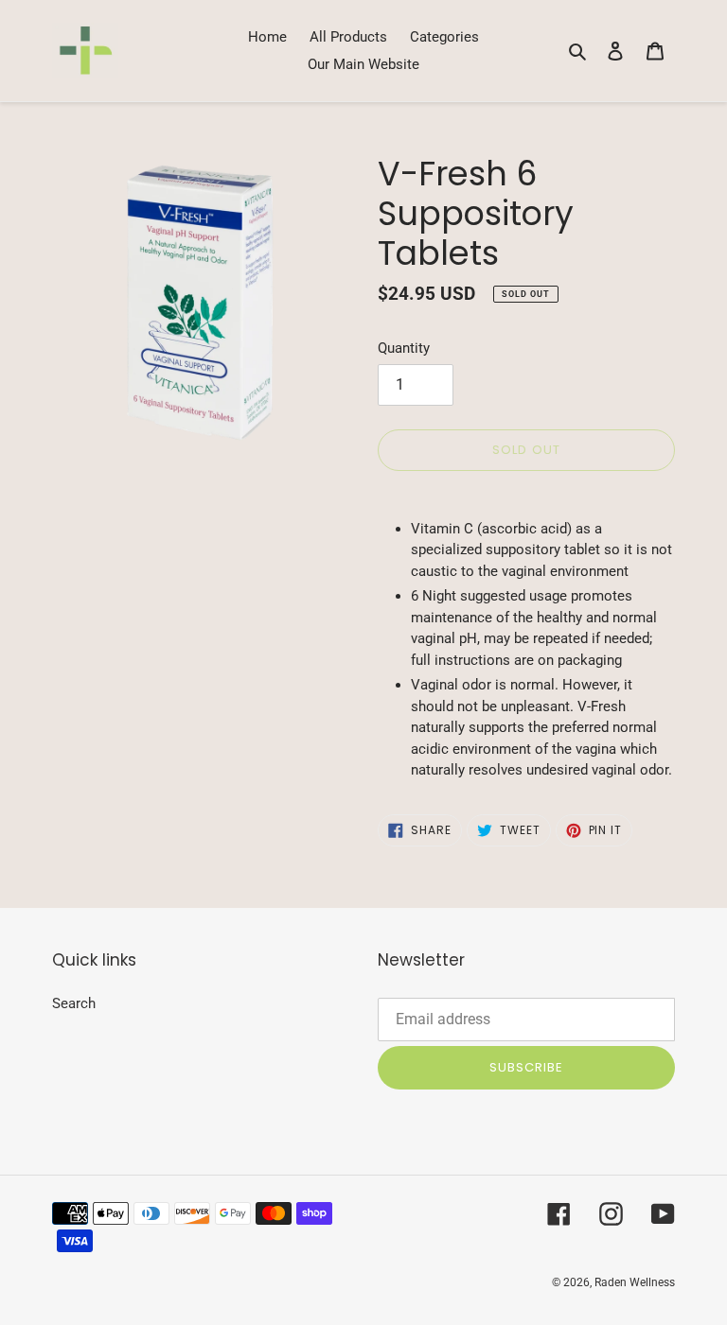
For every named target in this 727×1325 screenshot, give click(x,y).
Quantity (404, 348)
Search (74, 1003)
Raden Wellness (634, 1282)
